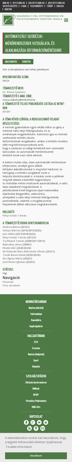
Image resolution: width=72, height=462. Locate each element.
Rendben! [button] (36, 455)
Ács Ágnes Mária (13, 258)
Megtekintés (11, 61)
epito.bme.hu (19, 3)
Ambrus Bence (11, 227)
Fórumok (8, 282)
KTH (36, 342)
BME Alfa (36, 407)
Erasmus (36, 348)
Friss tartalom (11, 285)
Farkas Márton (12, 230)
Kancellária (36, 320)
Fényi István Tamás (14, 215)
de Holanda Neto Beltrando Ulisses (24, 251)
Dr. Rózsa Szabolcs (14, 92)
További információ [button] (19, 447)
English (60, 6)
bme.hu (6, 3)
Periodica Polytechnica (36, 400)
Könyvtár (36, 366)
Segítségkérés (36, 326)
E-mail (24, 6)
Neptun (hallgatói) (36, 354)
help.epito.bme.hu (56, 3)
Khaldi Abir (9, 248)
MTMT (7, 111)
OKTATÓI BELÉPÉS (10, 6)
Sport (36, 360)
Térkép (50, 6)
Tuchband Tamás (13, 241)
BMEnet (36, 388)
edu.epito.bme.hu (36, 3)
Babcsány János (12, 244)
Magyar (8, 9)
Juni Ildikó (9, 234)
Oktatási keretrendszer (36, 382)
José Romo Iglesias (14, 262)
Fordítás (26, 61)
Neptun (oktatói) (36, 307)
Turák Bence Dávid (14, 255)
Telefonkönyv (36, 6)
